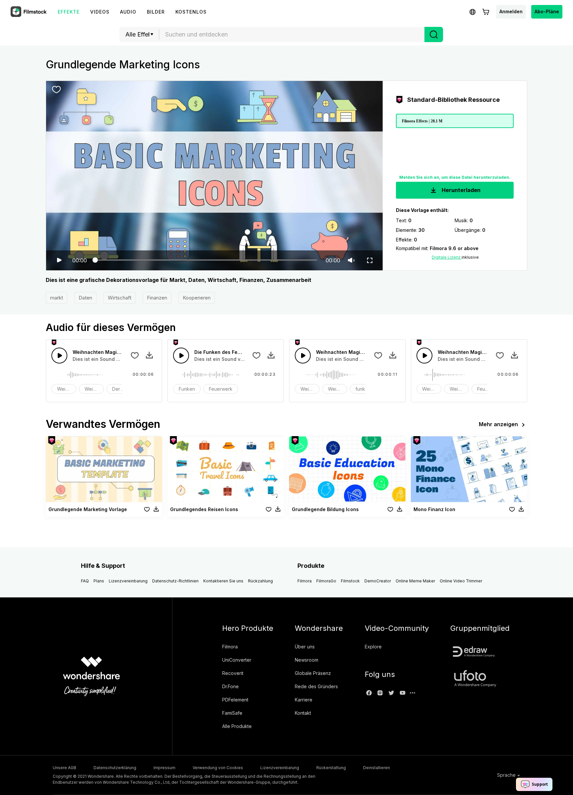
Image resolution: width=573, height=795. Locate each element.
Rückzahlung (260, 580)
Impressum (164, 767)
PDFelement (235, 699)
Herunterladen (460, 190)
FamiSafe (232, 713)
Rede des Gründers (316, 686)
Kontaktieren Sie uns (223, 580)
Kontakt (303, 713)
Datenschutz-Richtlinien (175, 580)
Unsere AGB (64, 767)
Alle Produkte (237, 726)
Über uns (305, 646)
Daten (85, 298)
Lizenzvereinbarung (128, 580)
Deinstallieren (376, 767)
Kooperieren (197, 298)
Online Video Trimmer (461, 580)
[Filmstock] (29, 12)
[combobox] (291, 34)
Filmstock (350, 580)
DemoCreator (377, 580)
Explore (373, 646)
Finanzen (157, 298)
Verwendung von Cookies (218, 767)
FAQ (85, 580)
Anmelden (511, 11)
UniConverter (236, 660)
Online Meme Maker (415, 580)
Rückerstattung (331, 767)
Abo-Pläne (547, 11)
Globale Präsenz (313, 673)
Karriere (303, 699)
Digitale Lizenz (447, 257)
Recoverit (232, 673)
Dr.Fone (230, 686)
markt (56, 298)
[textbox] (291, 34)
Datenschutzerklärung (115, 767)
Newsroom (306, 660)
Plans (99, 580)
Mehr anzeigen (498, 424)
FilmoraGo (326, 580)
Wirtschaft (119, 298)
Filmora (304, 580)
